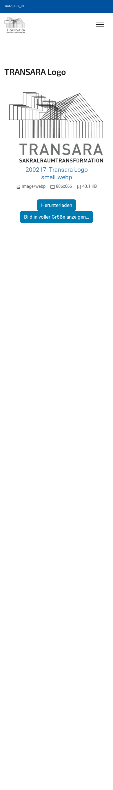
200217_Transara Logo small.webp (56, 173)
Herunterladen (56, 205)
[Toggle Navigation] (100, 25)
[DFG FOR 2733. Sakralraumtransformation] (14, 25)
